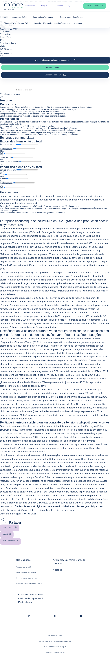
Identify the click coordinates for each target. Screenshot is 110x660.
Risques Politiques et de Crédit (29, 583)
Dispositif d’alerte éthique (55, 647)
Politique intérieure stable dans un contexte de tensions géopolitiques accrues (32, 212)
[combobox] (55, 90)
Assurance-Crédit (23, 567)
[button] (6, 17)
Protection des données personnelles (55, 641)
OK (1, 97)
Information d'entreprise (26, 572)
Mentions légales (55, 636)
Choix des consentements (55, 652)
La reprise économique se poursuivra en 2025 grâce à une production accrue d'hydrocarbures (39, 206)
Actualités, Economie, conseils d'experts (69, 562)
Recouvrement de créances (28, 578)
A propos (57, 570)
